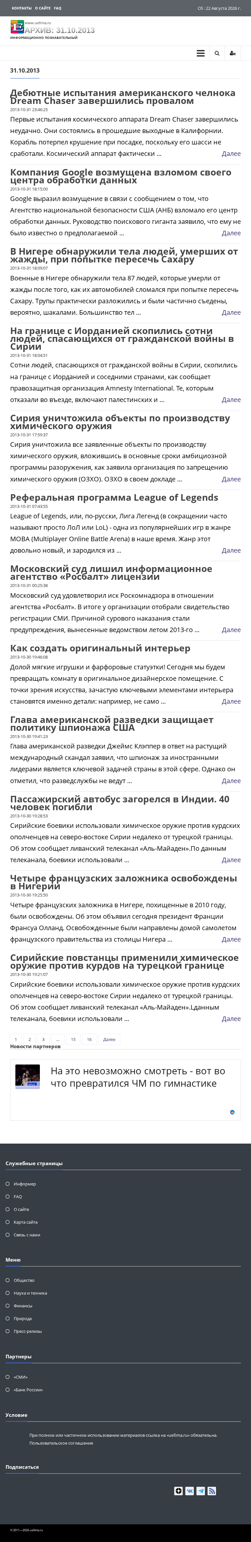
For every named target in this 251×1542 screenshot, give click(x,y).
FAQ (57, 8)
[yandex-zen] (178, 1491)
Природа (23, 1318)
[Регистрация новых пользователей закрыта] (233, 53)
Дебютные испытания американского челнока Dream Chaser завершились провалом (123, 96)
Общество (24, 1280)
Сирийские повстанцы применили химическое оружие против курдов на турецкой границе (124, 961)
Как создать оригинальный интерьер (100, 648)
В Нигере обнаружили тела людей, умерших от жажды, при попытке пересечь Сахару (124, 255)
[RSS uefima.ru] (212, 1491)
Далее (231, 153)
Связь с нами (27, 1235)
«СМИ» (20, 1377)
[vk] (189, 1491)
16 (89, 1039)
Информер (25, 1184)
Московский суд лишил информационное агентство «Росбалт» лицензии (111, 572)
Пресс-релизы (28, 1331)
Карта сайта (26, 1222)
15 (73, 1039)
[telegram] (200, 1491)
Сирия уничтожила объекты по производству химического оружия (120, 421)
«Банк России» (28, 1390)
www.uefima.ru (38, 22)
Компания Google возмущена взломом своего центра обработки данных (120, 176)
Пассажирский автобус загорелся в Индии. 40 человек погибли (119, 803)
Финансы (23, 1306)
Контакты (22, 8)
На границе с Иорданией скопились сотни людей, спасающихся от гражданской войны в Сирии (122, 338)
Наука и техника (30, 1293)
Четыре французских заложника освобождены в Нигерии (123, 882)
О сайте (43, 8)
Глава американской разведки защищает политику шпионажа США (111, 723)
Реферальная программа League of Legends (114, 497)
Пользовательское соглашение (61, 1443)
